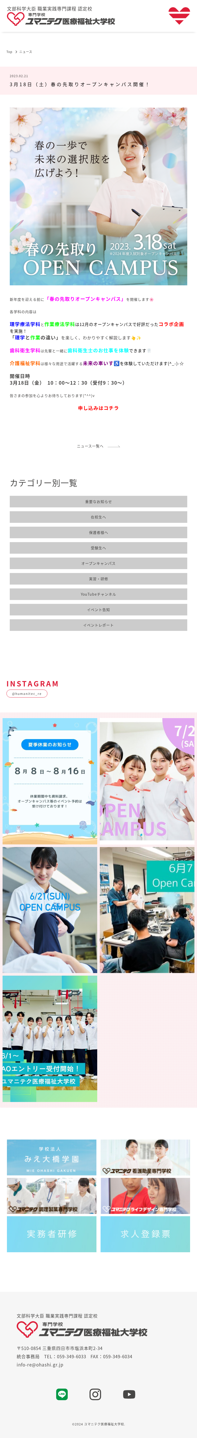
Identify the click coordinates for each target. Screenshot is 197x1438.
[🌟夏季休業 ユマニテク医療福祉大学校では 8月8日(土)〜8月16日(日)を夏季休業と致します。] (50, 781)
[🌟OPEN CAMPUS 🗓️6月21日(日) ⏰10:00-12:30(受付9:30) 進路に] (50, 910)
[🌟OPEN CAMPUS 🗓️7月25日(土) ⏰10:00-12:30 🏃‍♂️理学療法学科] (147, 781)
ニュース (25, 51)
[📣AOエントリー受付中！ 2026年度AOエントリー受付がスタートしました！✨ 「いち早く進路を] (50, 1039)
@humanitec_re (27, 693)
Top (9, 51)
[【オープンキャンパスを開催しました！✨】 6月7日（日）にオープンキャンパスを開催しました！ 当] (147, 910)
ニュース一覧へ (92, 445)
